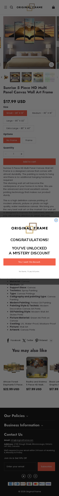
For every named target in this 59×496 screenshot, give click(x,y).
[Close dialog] (56, 220)
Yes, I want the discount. (29, 261)
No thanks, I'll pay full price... (29, 271)
